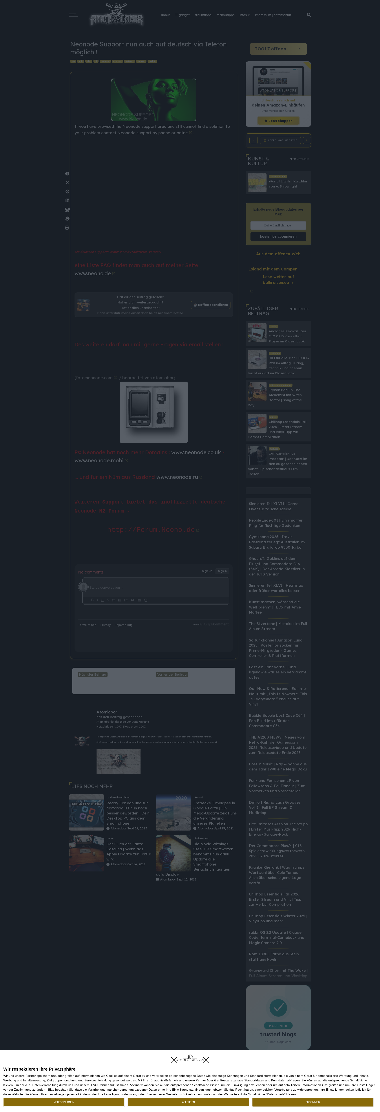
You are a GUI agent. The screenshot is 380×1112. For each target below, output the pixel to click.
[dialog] (190, 1081)
